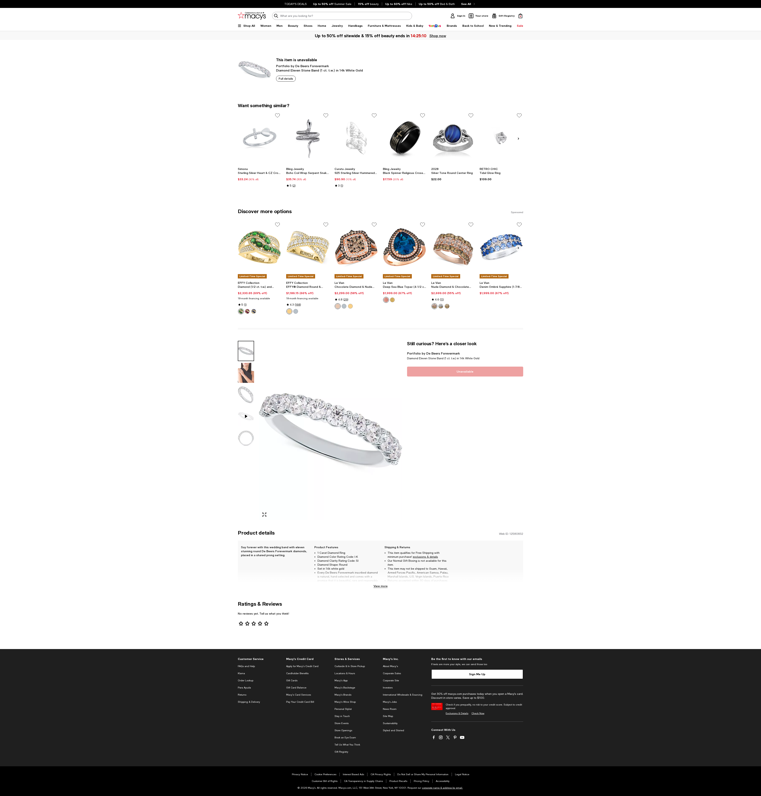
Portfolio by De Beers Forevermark (302, 66)
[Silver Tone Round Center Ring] (453, 138)
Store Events (342, 723)
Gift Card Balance (296, 687)
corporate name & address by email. (442, 787)
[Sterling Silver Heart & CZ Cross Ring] (259, 138)
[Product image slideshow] (330, 430)
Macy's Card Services (298, 694)
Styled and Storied (393, 730)
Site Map (388, 716)
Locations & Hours (345, 673)
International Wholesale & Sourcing (402, 694)
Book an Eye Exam (345, 737)
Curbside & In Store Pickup (350, 666)
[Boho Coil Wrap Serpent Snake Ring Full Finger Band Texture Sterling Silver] (308, 138)
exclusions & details (425, 556)
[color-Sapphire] (253, 311)
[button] (320, 430)
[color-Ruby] (247, 311)
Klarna (241, 673)
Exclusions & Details (457, 713)
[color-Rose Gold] (337, 306)
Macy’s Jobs (390, 702)
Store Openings (343, 730)
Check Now (477, 713)
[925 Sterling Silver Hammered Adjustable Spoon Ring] (356, 138)
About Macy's (390, 666)
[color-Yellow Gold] (350, 306)
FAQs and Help (246, 666)
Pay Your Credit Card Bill (300, 702)
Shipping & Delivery (249, 702)
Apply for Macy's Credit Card (302, 666)
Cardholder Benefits (297, 673)
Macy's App (341, 680)
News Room (390, 709)
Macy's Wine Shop (345, 702)
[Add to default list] (277, 115)
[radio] (241, 311)
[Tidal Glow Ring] (501, 138)
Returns (242, 694)
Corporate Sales (392, 673)
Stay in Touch (342, 716)
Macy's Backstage (345, 687)
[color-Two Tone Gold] (289, 311)
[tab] (246, 351)
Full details (286, 78)
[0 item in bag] (520, 16)
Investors (388, 687)
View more (381, 586)
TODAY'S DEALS (295, 4)
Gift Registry (341, 751)
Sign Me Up (477, 674)
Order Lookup (245, 680)
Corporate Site (391, 680)
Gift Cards (291, 680)
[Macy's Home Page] (252, 16)
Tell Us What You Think (347, 744)
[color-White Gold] (295, 311)
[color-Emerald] (241, 311)
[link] (259, 174)
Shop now (438, 35)
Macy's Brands (343, 694)
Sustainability (390, 723)
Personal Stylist (343, 709)
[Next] (518, 138)
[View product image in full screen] (264, 514)
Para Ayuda (244, 687)
